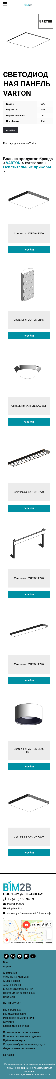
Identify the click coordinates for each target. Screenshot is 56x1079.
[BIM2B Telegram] (6, 958)
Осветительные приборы (27, 167)
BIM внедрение (12, 1009)
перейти (10, 130)
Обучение (8, 1021)
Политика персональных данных (22, 1036)
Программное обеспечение (19, 992)
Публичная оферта (14, 1040)
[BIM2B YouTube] (33, 958)
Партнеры (9, 996)
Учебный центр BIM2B (16, 976)
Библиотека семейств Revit (18, 988)
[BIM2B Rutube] (26, 958)
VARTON (13, 163)
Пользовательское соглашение (21, 1032)
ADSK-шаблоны (12, 984)
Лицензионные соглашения (19, 1048)
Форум (7, 966)
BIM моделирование (14, 1013)
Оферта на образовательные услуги (24, 1044)
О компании (10, 972)
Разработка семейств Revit (18, 1017)
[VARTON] (46, 21)
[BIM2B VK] (13, 958)
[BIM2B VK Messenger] (19, 958)
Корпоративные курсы (16, 1025)
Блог (6, 962)
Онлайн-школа (11, 980)
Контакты (8, 1054)
